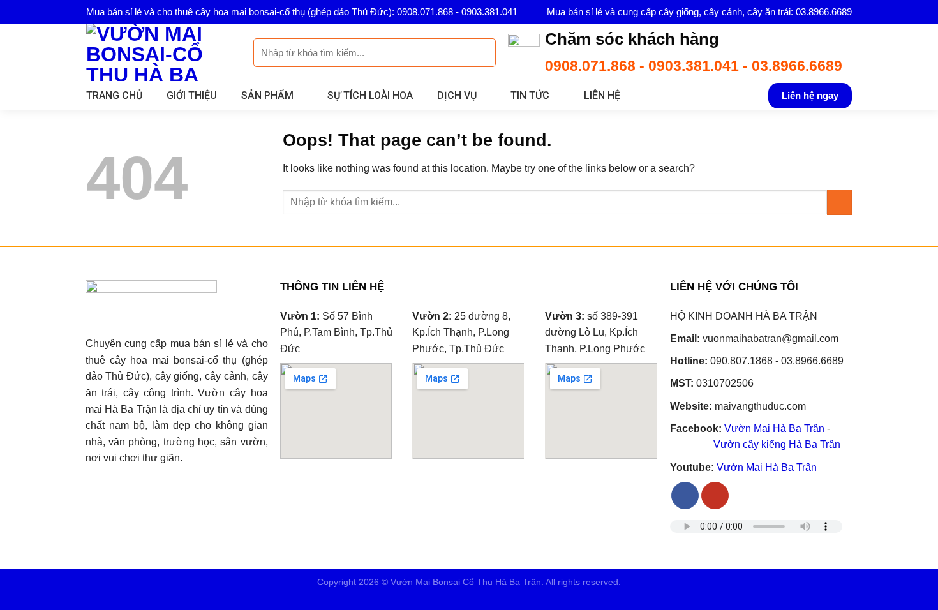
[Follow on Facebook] (685, 495)
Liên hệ (602, 95)
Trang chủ (114, 95)
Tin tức (529, 95)
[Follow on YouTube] (715, 495)
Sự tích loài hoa (370, 95)
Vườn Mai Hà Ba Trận (774, 428)
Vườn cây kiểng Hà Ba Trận (776, 444)
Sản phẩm (267, 95)
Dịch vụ (457, 95)
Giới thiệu (192, 95)
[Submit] (479, 52)
